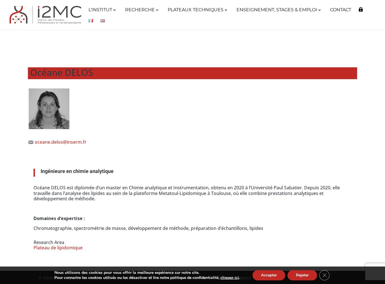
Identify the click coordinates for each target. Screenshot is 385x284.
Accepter (269, 275)
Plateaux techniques (196, 10)
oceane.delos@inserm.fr (61, 142)
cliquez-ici (229, 277)
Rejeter (302, 275)
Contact (340, 10)
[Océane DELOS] (49, 128)
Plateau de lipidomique (58, 248)
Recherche (140, 10)
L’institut (100, 10)
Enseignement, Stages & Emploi (276, 10)
